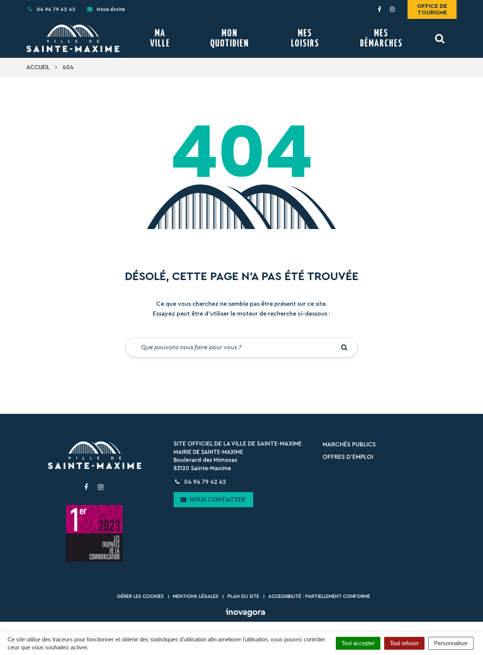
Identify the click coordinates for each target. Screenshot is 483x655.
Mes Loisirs (305, 38)
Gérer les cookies (140, 596)
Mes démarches (381, 38)
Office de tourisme (432, 9)
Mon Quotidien (229, 38)
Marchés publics (349, 444)
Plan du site (243, 596)
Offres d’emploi (348, 457)
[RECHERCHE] (440, 38)
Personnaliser (451, 643)
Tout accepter (358, 643)
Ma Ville (160, 38)
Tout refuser (404, 643)
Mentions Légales (195, 596)
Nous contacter (216, 500)
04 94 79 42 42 (204, 482)
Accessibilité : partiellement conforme (319, 596)
